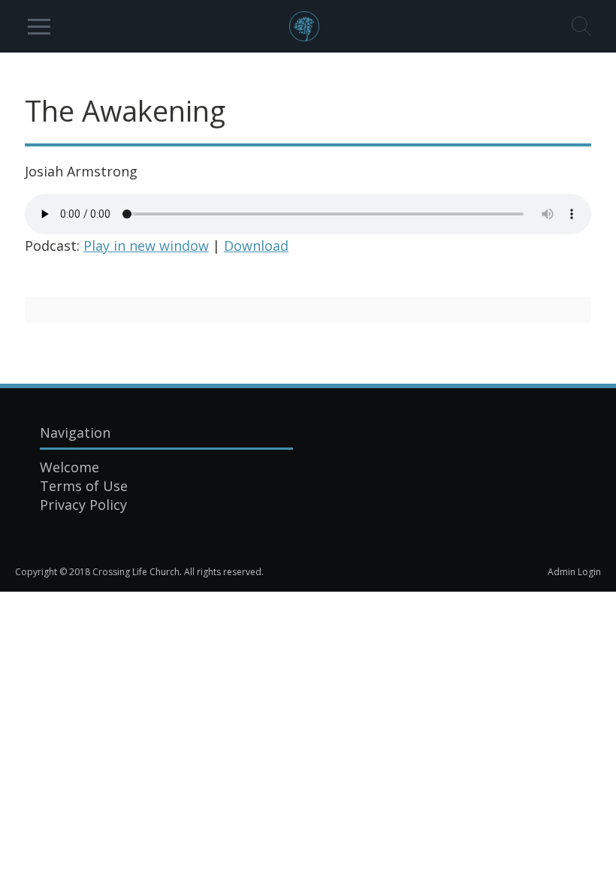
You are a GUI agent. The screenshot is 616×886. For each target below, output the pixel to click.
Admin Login (574, 571)
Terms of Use (84, 486)
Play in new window (146, 246)
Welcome (69, 467)
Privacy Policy (83, 505)
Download (256, 246)
